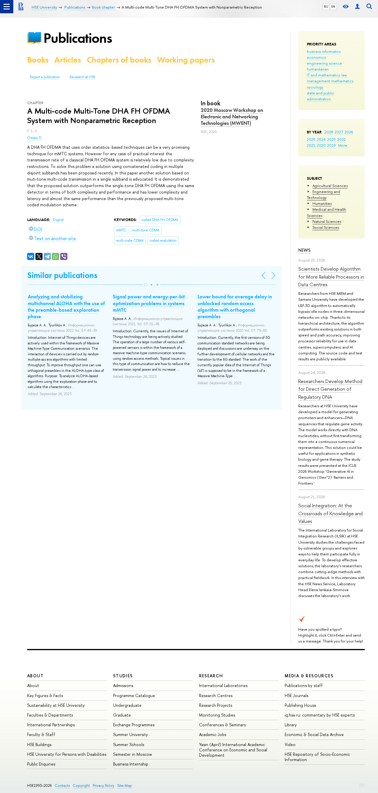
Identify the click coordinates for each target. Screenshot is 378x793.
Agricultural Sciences (330, 185)
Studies (123, 675)
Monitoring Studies (217, 715)
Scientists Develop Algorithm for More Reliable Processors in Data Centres (331, 276)
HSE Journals (296, 695)
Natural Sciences (326, 221)
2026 (349, 132)
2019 (331, 145)
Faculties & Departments (50, 715)
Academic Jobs (212, 734)
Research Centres (215, 695)
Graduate (122, 715)
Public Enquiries (41, 764)
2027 (339, 132)
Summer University (130, 734)
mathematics (342, 81)
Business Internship (130, 764)
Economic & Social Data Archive (314, 734)
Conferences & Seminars (222, 724)
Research (211, 675)
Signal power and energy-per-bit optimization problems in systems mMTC (149, 303)
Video (290, 744)
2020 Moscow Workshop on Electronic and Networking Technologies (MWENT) (232, 116)
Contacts (62, 785)
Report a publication (45, 77)
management (318, 81)
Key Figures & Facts (45, 695)
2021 (311, 145)
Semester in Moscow (132, 754)
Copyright (81, 785)
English (58, 220)
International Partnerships (51, 724)
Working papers (186, 60)
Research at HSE (82, 77)
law (344, 75)
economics (316, 57)
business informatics (323, 51)
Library (291, 724)
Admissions (123, 685)
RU (326, 6)
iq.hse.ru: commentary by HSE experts (320, 715)
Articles (67, 60)
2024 (321, 139)
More (342, 145)
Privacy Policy (103, 785)
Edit (362, 784)
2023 (331, 139)
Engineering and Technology (323, 194)
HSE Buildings (39, 744)
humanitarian (318, 69)
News (304, 250)
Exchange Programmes (133, 724)
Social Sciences (325, 227)
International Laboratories (223, 685)
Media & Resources (309, 675)
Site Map (124, 785)
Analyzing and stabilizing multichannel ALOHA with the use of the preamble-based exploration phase (66, 306)
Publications (77, 38)
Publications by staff (304, 685)
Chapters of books (119, 60)
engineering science (324, 63)
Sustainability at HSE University (56, 705)
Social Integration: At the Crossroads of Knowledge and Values (330, 513)
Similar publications (62, 275)
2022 (341, 139)
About (35, 675)
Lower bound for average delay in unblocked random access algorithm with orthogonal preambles (235, 306)
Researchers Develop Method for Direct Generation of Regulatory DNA (330, 389)
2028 (329, 132)
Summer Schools (128, 744)
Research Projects (215, 705)
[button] (146, 285)
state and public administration (320, 96)
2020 (321, 145)
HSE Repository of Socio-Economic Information (317, 756)
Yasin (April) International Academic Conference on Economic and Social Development (233, 750)
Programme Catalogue (134, 695)
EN (333, 6)
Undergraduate (127, 705)
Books (37, 60)
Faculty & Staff (41, 734)
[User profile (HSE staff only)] (357, 6)
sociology (315, 87)
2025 (311, 139)
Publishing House (300, 705)
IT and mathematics (323, 75)
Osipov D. (34, 137)
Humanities (322, 203)
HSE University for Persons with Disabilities (66, 754)
